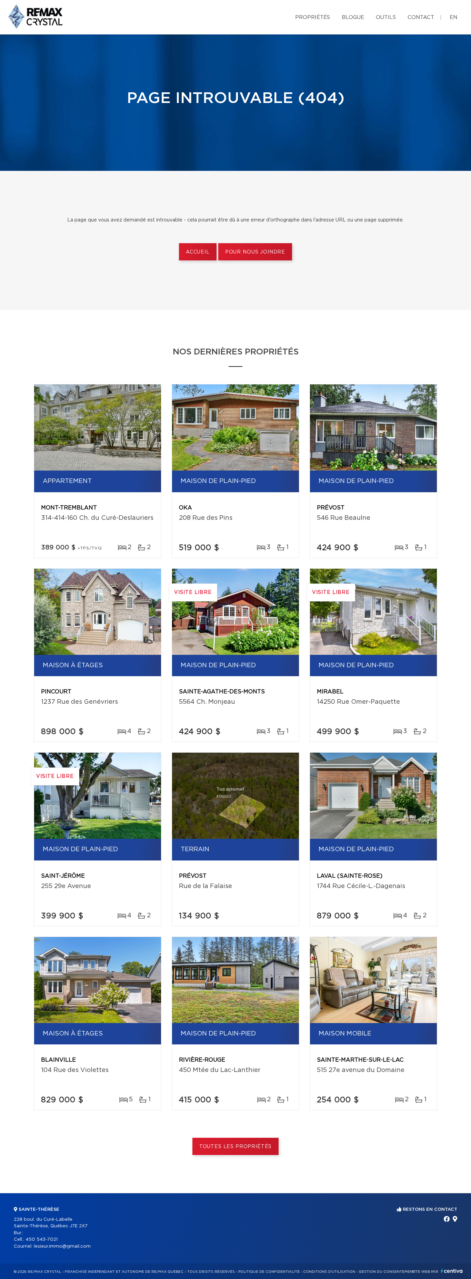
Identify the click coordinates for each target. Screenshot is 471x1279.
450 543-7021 (42, 1239)
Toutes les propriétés (235, 1146)
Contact (421, 17)
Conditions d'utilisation (329, 1271)
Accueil (198, 252)
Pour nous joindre (255, 252)
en (453, 17)
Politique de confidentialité (269, 1271)
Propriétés (312, 17)
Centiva (452, 1271)
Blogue (353, 17)
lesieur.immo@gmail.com (62, 1246)
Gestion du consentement (387, 1271)
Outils (386, 17)
